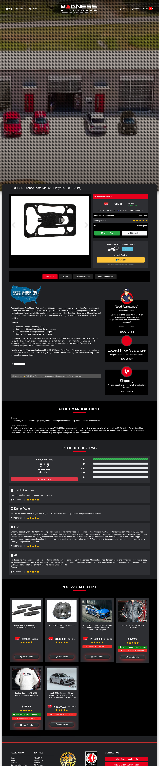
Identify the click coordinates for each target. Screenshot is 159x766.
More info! (143, 215)
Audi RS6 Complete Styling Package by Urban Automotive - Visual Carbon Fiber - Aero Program (97, 627)
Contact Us (38, 760)
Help (123, 8)
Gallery (34, 8)
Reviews (65, 276)
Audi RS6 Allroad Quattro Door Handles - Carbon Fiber (26, 626)
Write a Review (45, 479)
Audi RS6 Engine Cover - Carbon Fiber (62, 626)
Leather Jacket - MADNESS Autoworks (132, 626)
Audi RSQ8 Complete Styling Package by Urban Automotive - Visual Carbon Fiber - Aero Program (61, 695)
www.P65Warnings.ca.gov (71, 376)
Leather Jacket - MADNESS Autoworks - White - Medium (26, 694)
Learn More (127, 249)
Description (50, 276)
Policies (37, 762)
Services (21, 8)
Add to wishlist (134, 233)
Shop (10, 8)
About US (38, 758)
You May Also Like (83, 276)
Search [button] (136, 8)
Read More (125, 359)
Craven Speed (141, 225)
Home (13, 758)
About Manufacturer (105, 276)
